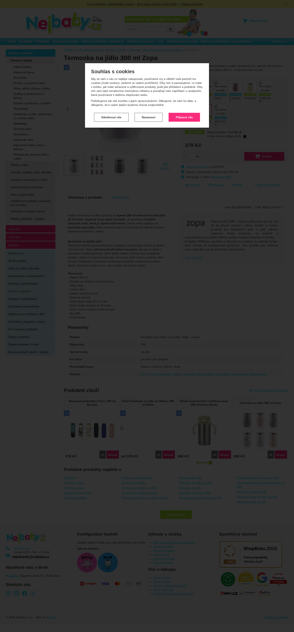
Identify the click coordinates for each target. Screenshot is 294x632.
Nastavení (148, 117)
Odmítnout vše (111, 117)
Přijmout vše (184, 117)
